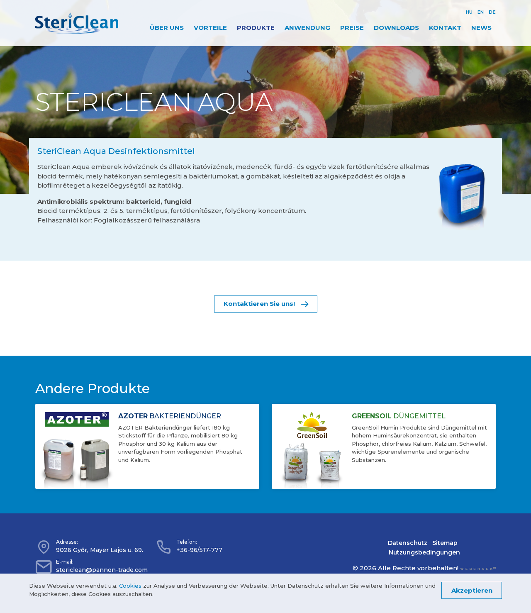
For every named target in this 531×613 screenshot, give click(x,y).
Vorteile (210, 28)
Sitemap (445, 543)
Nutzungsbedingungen (424, 552)
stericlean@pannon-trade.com (102, 570)
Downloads (396, 28)
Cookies (130, 585)
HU (469, 12)
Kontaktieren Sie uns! (259, 304)
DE (492, 12)
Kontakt (445, 28)
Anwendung (307, 28)
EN (480, 12)
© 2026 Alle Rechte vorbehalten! (405, 568)
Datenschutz (407, 543)
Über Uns (167, 28)
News (481, 28)
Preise (352, 28)
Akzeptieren (471, 590)
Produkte (256, 28)
